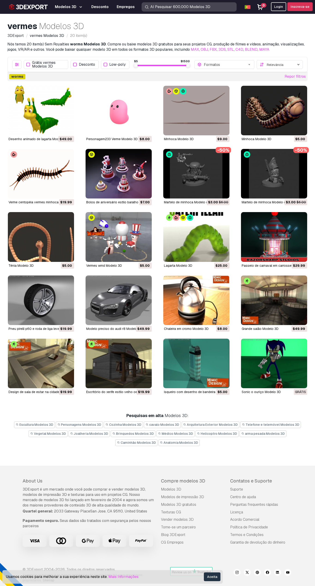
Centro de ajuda (243, 496)
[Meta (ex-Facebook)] (267, 573)
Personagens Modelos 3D (80, 425)
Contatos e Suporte (251, 481)
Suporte (236, 489)
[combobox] (227, 64)
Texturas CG (171, 512)
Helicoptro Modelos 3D (218, 434)
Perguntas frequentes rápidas (254, 504)
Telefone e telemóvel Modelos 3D (272, 425)
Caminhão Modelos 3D (138, 443)
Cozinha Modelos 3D (124, 425)
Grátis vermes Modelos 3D (44, 64)
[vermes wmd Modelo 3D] (119, 237)
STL (230, 49)
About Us (32, 481)
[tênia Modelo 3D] (41, 237)
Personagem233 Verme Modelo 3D (112, 139)
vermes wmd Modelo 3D (104, 265)
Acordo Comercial (244, 519)
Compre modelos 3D (183, 481)
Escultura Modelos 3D (36, 425)
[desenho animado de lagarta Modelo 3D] (41, 110)
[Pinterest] (257, 573)
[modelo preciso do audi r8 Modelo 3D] (119, 300)
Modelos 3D (171, 489)
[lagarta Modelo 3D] (196, 237)
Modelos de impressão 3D (182, 496)
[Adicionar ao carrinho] (58, 129)
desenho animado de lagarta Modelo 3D (38, 139)
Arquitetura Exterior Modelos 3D (212, 425)
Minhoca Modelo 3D (179, 139)
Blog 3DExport (173, 534)
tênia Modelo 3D (21, 265)
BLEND (251, 49)
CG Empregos (172, 542)
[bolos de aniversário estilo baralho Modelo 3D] (119, 173)
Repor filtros (295, 76)
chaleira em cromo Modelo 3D (186, 329)
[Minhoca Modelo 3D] (196, 110)
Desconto (87, 65)
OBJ (204, 49)
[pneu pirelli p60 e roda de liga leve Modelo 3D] (41, 300)
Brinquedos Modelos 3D (134, 434)
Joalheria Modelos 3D (90, 434)
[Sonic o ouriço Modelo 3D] (274, 363)
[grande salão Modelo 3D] (274, 300)
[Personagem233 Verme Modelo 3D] (119, 110)
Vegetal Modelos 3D (49, 434)
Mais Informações (123, 576)
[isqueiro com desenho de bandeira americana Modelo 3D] (196, 363)
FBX (213, 49)
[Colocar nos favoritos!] (67, 129)
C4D (239, 49)
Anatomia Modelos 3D (180, 443)
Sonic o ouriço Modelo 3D (261, 392)
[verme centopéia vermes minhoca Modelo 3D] (41, 173)
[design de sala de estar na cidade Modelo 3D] (41, 363)
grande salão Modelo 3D (260, 329)
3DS (222, 49)
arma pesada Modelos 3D (264, 434)
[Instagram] (237, 573)
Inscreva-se (300, 7)
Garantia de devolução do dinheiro (257, 542)
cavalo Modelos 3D (164, 425)
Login (278, 7)
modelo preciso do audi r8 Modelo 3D (114, 329)
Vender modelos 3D (177, 519)
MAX (195, 49)
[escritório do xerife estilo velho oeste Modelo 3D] (119, 363)
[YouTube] (287, 573)
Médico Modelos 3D (177, 434)
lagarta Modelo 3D (178, 265)
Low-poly (117, 65)
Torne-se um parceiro (178, 527)
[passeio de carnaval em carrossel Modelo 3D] (274, 237)
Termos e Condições (247, 534)
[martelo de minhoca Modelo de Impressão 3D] (196, 173)
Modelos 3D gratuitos (178, 504)
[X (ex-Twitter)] (247, 573)
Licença (236, 512)
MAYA (264, 49)
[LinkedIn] (277, 573)
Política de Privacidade (249, 527)
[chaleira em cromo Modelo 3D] (196, 300)
